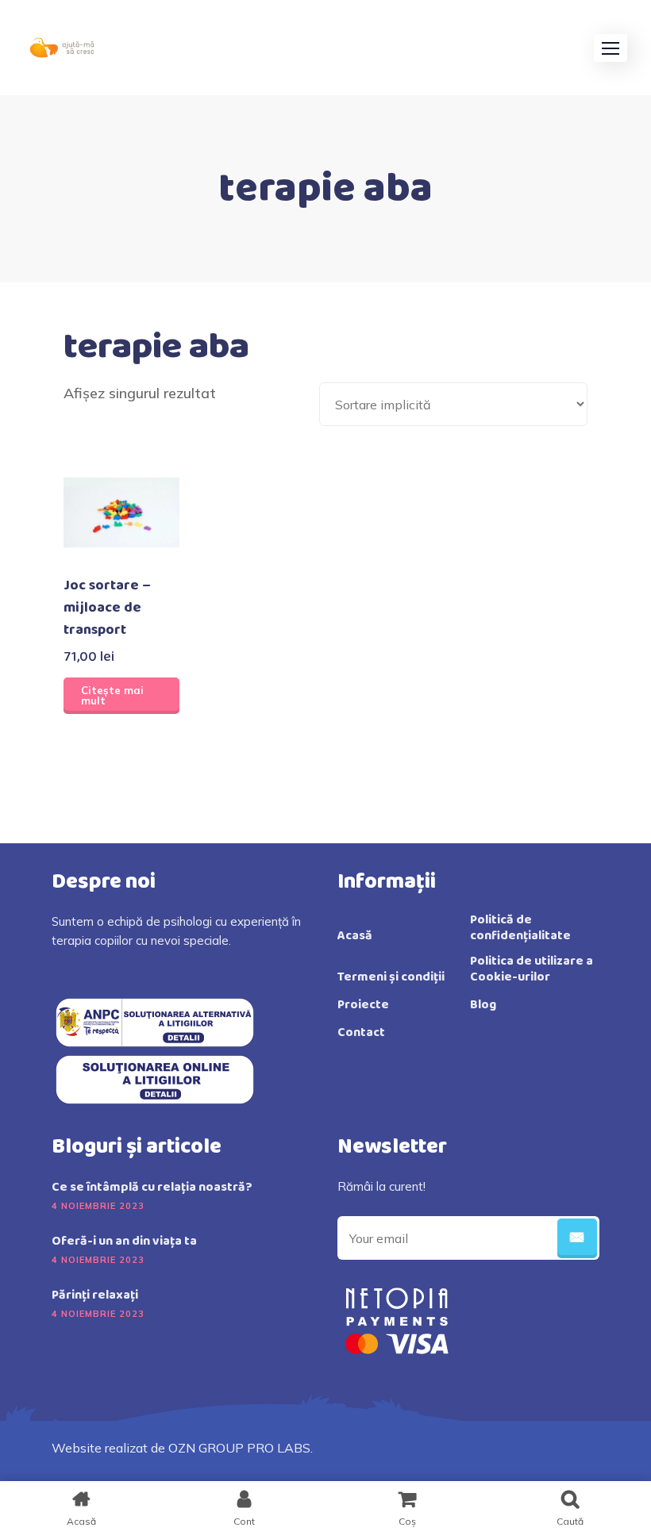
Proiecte (363, 1005)
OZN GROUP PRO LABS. (240, 1448)
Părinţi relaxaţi (95, 1295)
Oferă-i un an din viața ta (124, 1241)
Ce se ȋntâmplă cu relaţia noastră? (152, 1188)
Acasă (354, 936)
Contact (361, 1033)
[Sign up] (577, 1238)
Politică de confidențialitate (520, 928)
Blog (483, 1005)
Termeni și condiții (391, 977)
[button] (610, 48)
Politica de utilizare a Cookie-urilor (531, 969)
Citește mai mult (112, 695)
